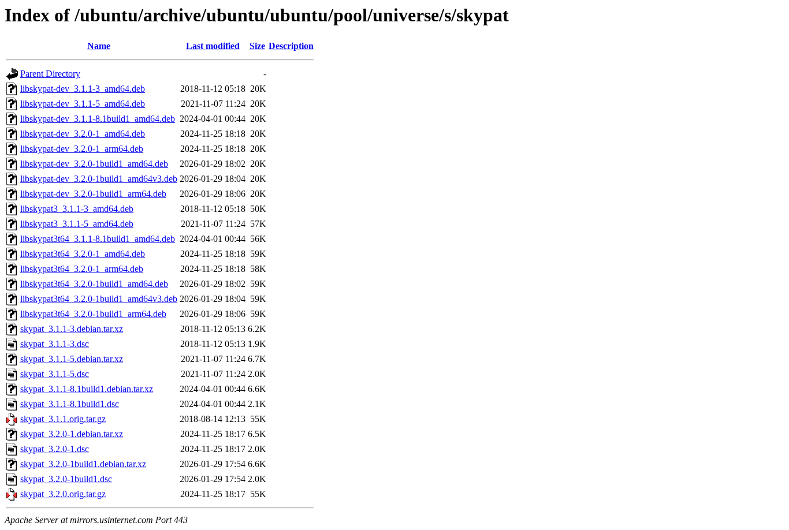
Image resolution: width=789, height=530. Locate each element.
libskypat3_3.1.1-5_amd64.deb (76, 224)
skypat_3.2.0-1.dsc (54, 449)
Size (257, 46)
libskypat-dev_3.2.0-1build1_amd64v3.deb (98, 179)
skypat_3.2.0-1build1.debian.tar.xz (83, 464)
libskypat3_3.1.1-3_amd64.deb (76, 209)
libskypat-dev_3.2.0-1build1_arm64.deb (93, 194)
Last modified (213, 46)
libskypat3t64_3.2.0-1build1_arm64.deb (93, 314)
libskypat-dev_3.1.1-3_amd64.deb (82, 89)
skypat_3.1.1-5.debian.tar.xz (71, 359)
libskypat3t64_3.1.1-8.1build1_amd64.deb (97, 239)
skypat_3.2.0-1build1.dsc (66, 479)
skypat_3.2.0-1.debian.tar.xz (71, 434)
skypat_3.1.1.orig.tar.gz (63, 419)
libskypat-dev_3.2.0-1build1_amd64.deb (94, 164)
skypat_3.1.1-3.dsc (54, 344)
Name (98, 46)
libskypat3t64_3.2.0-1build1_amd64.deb (94, 284)
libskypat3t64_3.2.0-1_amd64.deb (82, 254)
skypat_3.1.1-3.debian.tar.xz (71, 329)
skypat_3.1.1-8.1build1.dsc (69, 404)
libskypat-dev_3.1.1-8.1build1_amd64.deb (97, 119)
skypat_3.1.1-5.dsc (54, 374)
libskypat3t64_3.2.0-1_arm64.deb (81, 269)
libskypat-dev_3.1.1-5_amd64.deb (82, 104)
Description (291, 46)
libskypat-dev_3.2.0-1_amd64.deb (82, 134)
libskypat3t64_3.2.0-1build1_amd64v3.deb (98, 299)
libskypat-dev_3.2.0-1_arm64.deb (81, 149)
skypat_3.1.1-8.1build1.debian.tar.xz (86, 389)
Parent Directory (50, 74)
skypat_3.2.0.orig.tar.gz (63, 494)
